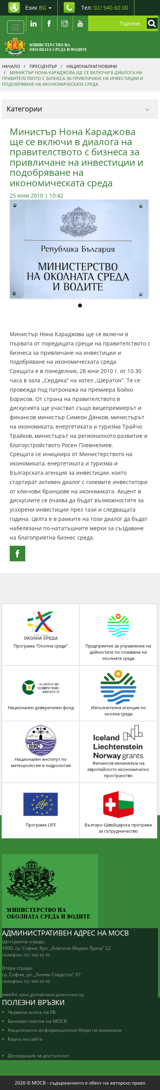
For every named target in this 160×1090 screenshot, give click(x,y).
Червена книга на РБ (32, 1012)
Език (35, 7)
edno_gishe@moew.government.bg (51, 994)
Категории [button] (24, 108)
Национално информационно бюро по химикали (65, 1030)
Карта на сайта (25, 1039)
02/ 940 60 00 (37, 955)
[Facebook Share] (17, 553)
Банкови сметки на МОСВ (37, 1021)
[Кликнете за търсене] (150, 23)
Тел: (104, 7)
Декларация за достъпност (39, 1055)
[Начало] (45, 46)
